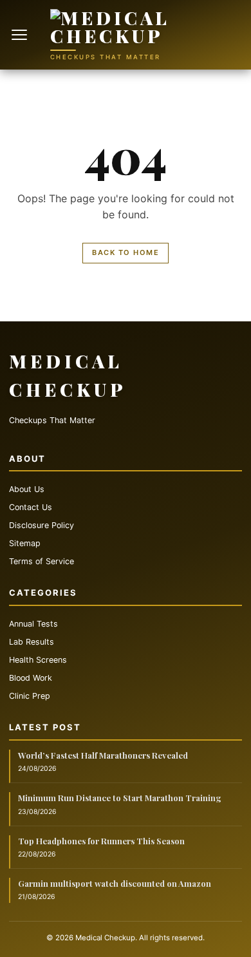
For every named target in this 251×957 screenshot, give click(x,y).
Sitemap (25, 543)
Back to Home (125, 252)
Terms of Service (41, 561)
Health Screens (38, 660)
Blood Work (30, 678)
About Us (26, 489)
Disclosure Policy (41, 525)
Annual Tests (33, 624)
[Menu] (20, 34)
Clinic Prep (29, 696)
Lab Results (31, 642)
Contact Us (30, 507)
